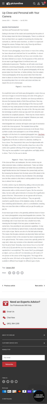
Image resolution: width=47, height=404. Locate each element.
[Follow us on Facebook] (3, 381)
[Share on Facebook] (9, 272)
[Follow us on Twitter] (7, 381)
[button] (39, 396)
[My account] (38, 3)
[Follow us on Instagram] (12, 381)
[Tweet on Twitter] (17, 272)
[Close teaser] (33, 390)
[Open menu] (3, 3)
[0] (43, 3)
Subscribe (9, 364)
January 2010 (6, 20)
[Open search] (34, 3)
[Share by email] (22, 272)
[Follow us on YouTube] (16, 381)
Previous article (9, 286)
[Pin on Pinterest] (13, 272)
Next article (39, 286)
